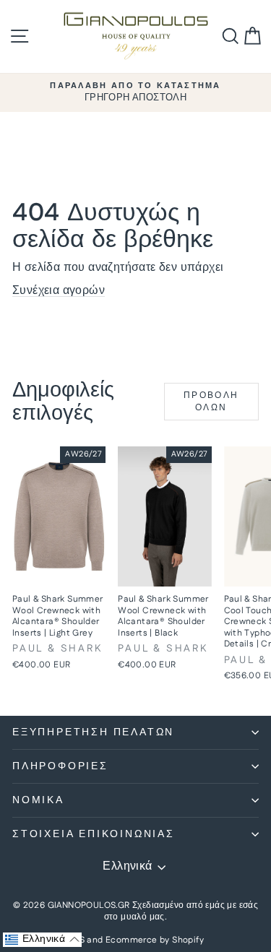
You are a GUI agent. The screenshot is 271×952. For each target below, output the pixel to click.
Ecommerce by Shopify (155, 940)
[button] (42, 939)
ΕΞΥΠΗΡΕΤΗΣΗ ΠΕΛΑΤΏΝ (93, 732)
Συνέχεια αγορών (58, 290)
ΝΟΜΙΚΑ (38, 800)
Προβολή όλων (211, 401)
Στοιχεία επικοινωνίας (93, 834)
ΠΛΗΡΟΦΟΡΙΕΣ (60, 766)
